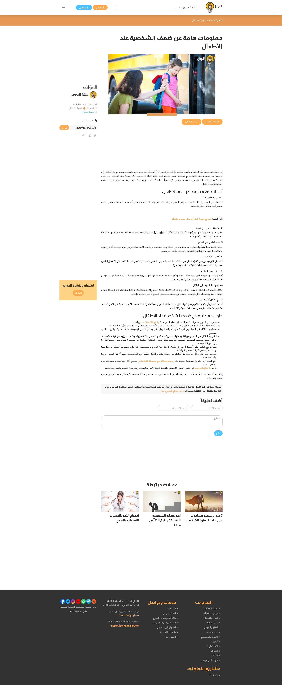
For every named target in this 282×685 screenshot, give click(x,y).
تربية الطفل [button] (191, 121)
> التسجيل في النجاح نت (165, 622)
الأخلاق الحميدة (202, 367)
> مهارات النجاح (212, 613)
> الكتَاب (216, 655)
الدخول (100, 7)
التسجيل (83, 7)
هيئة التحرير (79, 94)
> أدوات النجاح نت (211, 660)
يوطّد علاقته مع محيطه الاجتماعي (155, 360)
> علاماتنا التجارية (169, 632)
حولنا (94, 607)
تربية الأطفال (75, 108)
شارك (64, 127)
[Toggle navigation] (63, 7)
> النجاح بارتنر (170, 613)
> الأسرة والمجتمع (210, 636)
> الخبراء (215, 650)
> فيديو (216, 641)
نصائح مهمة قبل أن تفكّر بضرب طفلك (192, 218)
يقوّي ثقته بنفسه (150, 322)
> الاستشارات (213, 646)
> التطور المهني (212, 627)
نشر (218, 433)
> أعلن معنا (172, 608)
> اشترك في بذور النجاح (165, 617)
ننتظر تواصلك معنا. (129, 615)
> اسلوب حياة (213, 622)
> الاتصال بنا (172, 636)
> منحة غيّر (214, 675)
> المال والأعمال (212, 617)
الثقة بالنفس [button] (212, 121)
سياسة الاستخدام (67, 607)
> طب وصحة (213, 632)
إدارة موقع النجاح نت (172, 390)
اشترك (78, 292)
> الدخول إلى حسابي (167, 627)
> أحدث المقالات (211, 608)
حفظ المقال (88, 111)
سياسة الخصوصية (83, 607)
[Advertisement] (162, 145)
